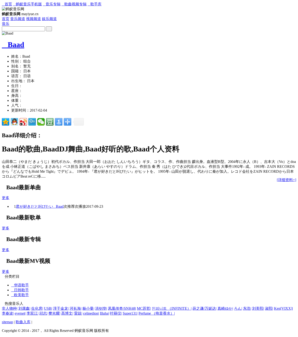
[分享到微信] (41, 122)
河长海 (75, 308)
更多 (5, 198)
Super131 (130, 313)
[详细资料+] (286, 180)
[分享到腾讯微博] (32, 122)
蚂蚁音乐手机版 (27, 4)
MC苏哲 (144, 308)
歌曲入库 (23, 322)
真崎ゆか (225, 308)
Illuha (104, 313)
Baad (13, 44)
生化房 (37, 308)
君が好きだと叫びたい (34, 206)
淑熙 (269, 308)
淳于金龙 (61, 308)
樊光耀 (54, 313)
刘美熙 (258, 308)
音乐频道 (17, 19)
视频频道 (33, 19)
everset (20, 313)
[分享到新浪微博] (23, 122)
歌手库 (95, 4)
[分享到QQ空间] (5, 122)
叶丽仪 (116, 313)
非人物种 (9, 308)
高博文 (67, 313)
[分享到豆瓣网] (50, 122)
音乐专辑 (52, 4)
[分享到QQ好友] (14, 122)
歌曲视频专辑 (74, 4)
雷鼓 (78, 313)
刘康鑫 (24, 308)
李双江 (32, 313)
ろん (238, 308)
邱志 (43, 313)
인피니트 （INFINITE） (172, 308)
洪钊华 (101, 308)
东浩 (247, 308)
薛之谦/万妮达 (205, 308)
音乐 (5, 24)
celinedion (91, 313)
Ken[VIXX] (283, 308)
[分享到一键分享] (58, 122)
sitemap (7, 322)
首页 (7, 4)
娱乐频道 (49, 19)
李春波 (8, 313)
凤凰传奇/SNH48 (122, 308)
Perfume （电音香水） (157, 313)
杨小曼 (88, 308)
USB (48, 308)
